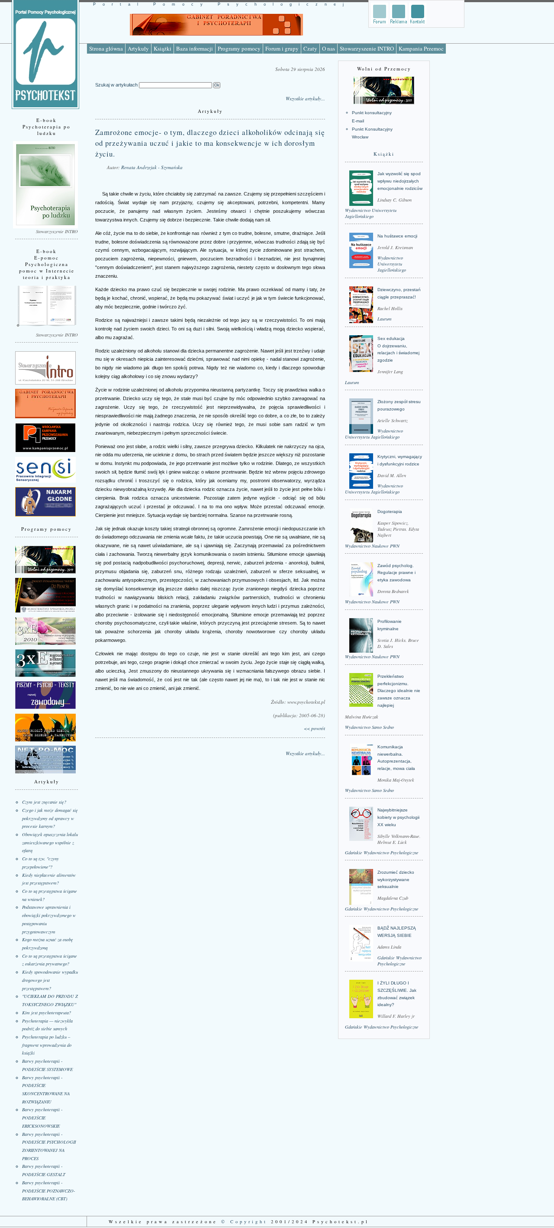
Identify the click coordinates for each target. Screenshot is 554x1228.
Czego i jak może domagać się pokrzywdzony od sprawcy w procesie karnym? (50, 818)
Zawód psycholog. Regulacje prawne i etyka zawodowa (396, 572)
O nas (328, 48)
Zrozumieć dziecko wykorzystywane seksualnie (395, 879)
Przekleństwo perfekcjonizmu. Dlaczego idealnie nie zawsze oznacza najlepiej (398, 691)
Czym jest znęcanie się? (44, 802)
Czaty (310, 48)
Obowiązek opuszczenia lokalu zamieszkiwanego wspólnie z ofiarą (50, 842)
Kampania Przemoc (421, 48)
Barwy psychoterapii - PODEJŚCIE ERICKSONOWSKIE (42, 1117)
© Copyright (244, 1221)
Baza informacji (194, 48)
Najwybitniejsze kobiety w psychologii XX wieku (398, 817)
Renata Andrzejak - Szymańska (152, 167)
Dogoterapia (389, 511)
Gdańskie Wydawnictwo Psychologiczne (382, 853)
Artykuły (138, 48)
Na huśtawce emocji (397, 236)
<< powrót (314, 728)
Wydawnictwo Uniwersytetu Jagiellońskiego (370, 213)
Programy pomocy (239, 48)
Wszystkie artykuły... (305, 98)
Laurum (384, 319)
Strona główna (106, 48)
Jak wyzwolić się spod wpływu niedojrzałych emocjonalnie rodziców (399, 180)
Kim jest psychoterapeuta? (46, 1013)
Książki (162, 48)
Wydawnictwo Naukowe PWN (372, 546)
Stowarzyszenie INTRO (367, 48)
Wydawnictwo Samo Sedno (369, 727)
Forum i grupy (282, 48)
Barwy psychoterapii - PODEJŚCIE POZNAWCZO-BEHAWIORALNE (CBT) (48, 1191)
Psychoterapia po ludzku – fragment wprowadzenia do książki (46, 1045)
